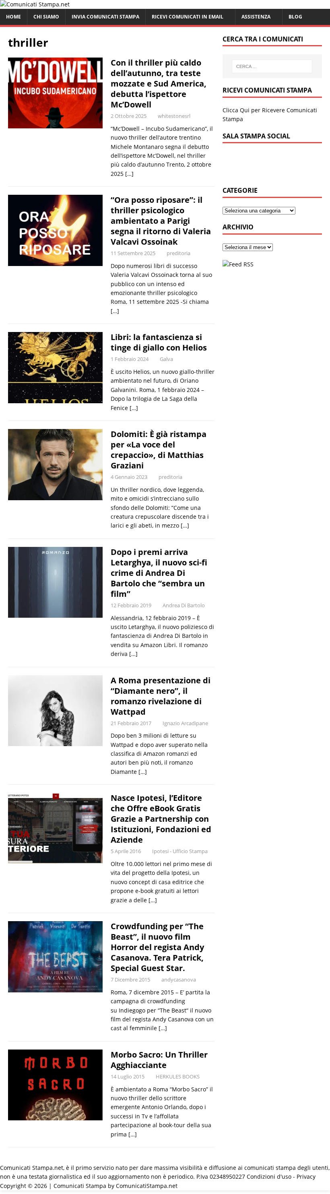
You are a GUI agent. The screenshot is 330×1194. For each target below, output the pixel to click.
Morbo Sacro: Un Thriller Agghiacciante (159, 1059)
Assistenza (255, 16)
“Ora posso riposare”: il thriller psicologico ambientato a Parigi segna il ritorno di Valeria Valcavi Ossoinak (161, 220)
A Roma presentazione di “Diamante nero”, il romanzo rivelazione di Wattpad (160, 696)
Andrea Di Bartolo (184, 605)
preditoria (178, 253)
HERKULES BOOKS (178, 1076)
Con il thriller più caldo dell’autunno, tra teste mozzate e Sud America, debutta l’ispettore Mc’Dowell (158, 83)
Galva (166, 359)
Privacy (306, 1176)
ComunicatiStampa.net (146, 1186)
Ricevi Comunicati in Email (187, 16)
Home (13, 16)
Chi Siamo (46, 16)
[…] (129, 173)
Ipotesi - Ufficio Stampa (180, 851)
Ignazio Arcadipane (185, 723)
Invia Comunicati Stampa (105, 16)
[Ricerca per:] (272, 66)
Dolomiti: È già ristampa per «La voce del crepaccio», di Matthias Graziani (158, 450)
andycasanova (178, 979)
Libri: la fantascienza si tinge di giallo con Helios (159, 342)
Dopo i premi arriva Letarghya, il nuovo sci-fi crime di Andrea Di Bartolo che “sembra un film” (159, 572)
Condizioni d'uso (269, 1176)
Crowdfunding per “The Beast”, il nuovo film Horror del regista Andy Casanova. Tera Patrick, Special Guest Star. (157, 947)
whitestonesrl (174, 116)
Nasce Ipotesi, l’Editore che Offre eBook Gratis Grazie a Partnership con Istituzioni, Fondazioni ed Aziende (161, 818)
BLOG (295, 16)
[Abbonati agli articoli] (238, 264)
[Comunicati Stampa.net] (35, 4)
